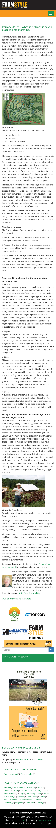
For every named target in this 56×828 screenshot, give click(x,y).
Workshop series (34, 793)
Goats (15, 790)
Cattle (42, 796)
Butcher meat (26, 799)
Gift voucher (26, 790)
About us (16, 823)
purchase (38, 759)
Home (8, 823)
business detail (22, 759)
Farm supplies (27, 774)
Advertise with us (28, 823)
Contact (41, 823)
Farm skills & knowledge (24, 787)
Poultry (38, 790)
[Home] (14, 5)
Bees (40, 787)
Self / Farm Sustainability (29, 593)
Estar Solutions (44, 820)
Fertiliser (7, 787)
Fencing (40, 802)
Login (48, 823)
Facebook (21, 820)
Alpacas (20, 796)
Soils (46, 790)
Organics (19, 802)
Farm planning (10, 793)
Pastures (30, 802)
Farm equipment (11, 774)
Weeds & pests (10, 799)
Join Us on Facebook (15, 656)
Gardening (8, 802)
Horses (38, 799)
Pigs (22, 793)
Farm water (32, 796)
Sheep (6, 790)
